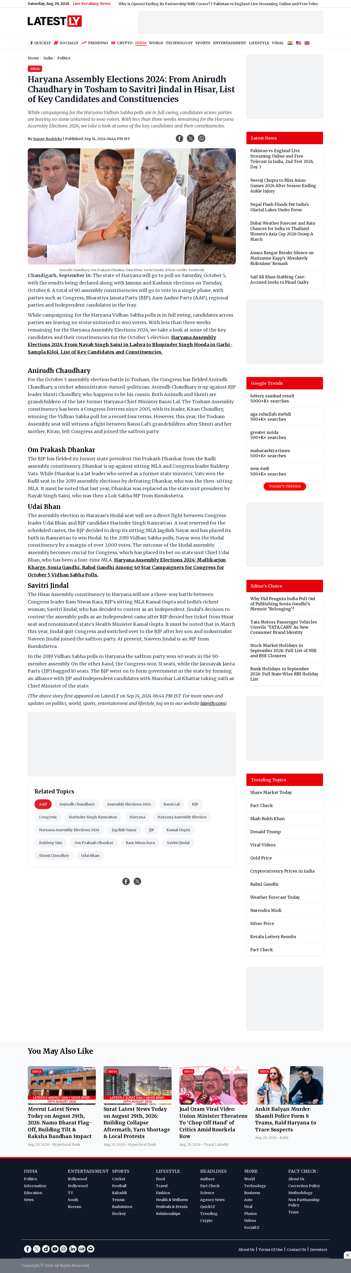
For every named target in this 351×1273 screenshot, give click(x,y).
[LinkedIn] (73, 1249)
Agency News (212, 1199)
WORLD (156, 43)
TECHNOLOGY (179, 43)
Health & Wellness (172, 1199)
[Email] (91, 1249)
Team (293, 1212)
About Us (296, 1179)
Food (160, 1179)
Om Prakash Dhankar (94, 842)
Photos (250, 1213)
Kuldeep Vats (50, 842)
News (29, 1199)
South (73, 1199)
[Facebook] (28, 1249)
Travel (162, 1186)
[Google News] (82, 1249)
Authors (207, 1179)
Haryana (137, 817)
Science (207, 1192)
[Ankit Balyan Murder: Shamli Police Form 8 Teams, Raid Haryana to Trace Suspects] (289, 1103)
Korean (74, 1206)
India (31, 1171)
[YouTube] (55, 1249)
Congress (48, 817)
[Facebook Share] (179, 138)
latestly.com (212, 703)
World (249, 1179)
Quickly (42, 43)
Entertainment (88, 1171)
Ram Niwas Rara (140, 842)
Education (33, 1192)
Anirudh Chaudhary (77, 804)
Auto (248, 1199)
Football (119, 1186)
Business (252, 1192)
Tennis (118, 1199)
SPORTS (202, 43)
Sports (120, 1171)
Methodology (300, 1192)
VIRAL (278, 43)
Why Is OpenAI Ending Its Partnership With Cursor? (138, 4)
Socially (69, 43)
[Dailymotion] (46, 1249)
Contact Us (296, 1249)
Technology (255, 1186)
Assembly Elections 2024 (129, 804)
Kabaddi (119, 1192)
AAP (43, 804)
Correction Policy (304, 1186)
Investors (318, 1249)
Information (35, 1186)
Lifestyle (168, 1171)
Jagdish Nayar (124, 830)
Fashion (163, 1192)
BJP (195, 804)
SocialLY (251, 1227)
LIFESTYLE (259, 43)
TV (70, 1192)
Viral (248, 1206)
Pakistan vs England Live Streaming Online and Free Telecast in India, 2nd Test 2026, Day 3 (268, 4)
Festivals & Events (172, 1206)
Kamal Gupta (178, 830)
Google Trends (267, 383)
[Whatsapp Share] (202, 138)
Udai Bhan (90, 855)
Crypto (125, 43)
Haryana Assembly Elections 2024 (69, 830)
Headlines (213, 1171)
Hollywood (78, 1186)
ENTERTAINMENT (229, 43)
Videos (250, 1220)
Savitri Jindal (178, 842)
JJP (151, 830)
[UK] (307, 43)
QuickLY (207, 1206)
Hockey (119, 1213)
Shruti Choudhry (54, 855)
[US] (298, 43)
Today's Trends (285, 486)
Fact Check (210, 1186)
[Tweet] (137, 881)
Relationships (168, 1213)
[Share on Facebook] (126, 881)
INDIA (140, 43)
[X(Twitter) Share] (191, 138)
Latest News (264, 138)
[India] (290, 43)
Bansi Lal (171, 804)
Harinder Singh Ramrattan (93, 817)
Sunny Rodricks (47, 138)
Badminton (122, 1206)
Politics (30, 1179)
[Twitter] (37, 1249)
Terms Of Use (270, 1249)
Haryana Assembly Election (182, 817)
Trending (98, 43)
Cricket (118, 1179)
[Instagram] (64, 1249)
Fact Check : (303, 1171)
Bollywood (77, 1179)
